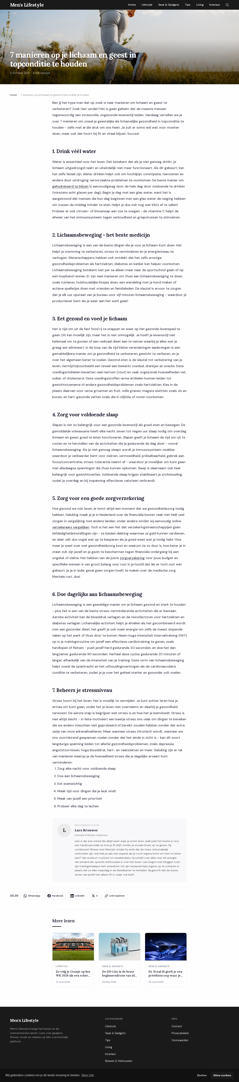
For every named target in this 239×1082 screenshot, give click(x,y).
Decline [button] (202, 1075)
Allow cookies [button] (222, 1075)
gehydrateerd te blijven (70, 186)
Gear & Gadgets (168, 4)
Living (200, 4)
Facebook (57, 895)
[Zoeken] (227, 5)
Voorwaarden (180, 1040)
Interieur (214, 4)
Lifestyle (147, 4)
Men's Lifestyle (24, 1020)
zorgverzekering (132, 558)
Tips (187, 4)
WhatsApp (34, 895)
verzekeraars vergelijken (70, 527)
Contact (177, 1026)
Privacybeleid (180, 1033)
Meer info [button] (88, 1075)
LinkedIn (80, 895)
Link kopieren (117, 895)
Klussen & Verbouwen (118, 1061)
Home (132, 4)
